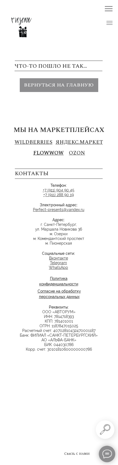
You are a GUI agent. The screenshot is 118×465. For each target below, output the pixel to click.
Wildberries (33, 142)
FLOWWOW (48, 153)
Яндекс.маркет (79, 142)
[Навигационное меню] (109, 23)
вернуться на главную (59, 85)
